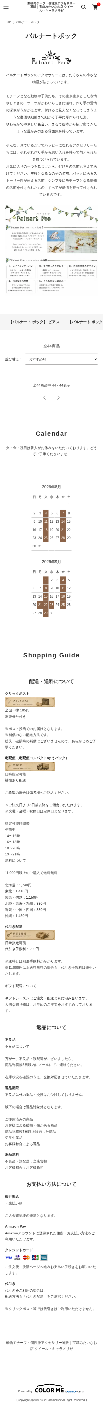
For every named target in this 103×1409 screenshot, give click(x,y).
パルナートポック (28, 22)
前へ (44, 397)
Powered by (25, 1391)
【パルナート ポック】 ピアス (34, 322)
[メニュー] (5, 7)
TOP (8, 22)
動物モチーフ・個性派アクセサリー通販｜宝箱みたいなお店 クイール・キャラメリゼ (52, 7)
